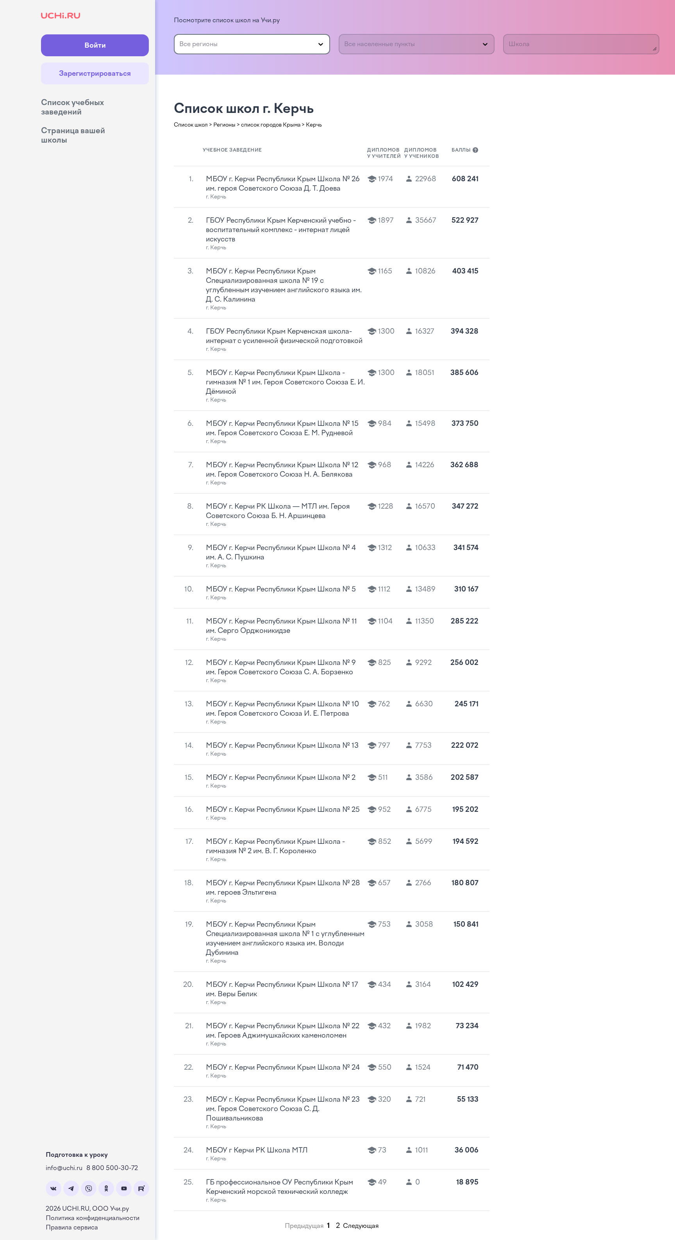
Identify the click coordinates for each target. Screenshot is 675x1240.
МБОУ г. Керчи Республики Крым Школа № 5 (281, 589)
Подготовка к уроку (77, 1154)
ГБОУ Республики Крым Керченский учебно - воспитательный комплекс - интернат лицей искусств (281, 229)
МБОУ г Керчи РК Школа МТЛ (257, 1150)
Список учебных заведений (72, 107)
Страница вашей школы (73, 135)
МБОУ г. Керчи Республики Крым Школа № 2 (280, 777)
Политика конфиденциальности (92, 1218)
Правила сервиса (72, 1227)
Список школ (191, 124)
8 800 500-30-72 (112, 1168)
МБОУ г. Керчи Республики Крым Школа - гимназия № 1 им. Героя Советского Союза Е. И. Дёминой (285, 382)
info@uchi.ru (64, 1168)
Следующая (361, 1225)
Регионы (224, 124)
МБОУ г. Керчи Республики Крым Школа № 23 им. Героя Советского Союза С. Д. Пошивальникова (283, 1108)
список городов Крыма (270, 124)
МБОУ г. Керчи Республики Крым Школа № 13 (282, 745)
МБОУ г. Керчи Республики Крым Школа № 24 (283, 1067)
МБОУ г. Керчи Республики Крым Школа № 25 (283, 809)
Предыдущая (304, 1225)
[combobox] (180, 44)
